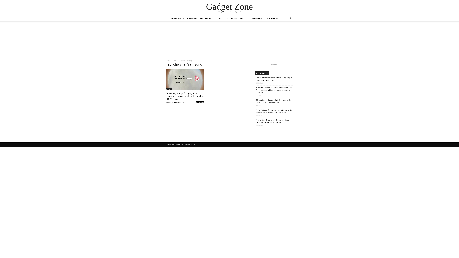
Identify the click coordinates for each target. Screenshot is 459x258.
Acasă (168, 61)
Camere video (257, 18)
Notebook (192, 18)
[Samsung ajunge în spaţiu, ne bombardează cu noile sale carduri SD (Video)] (185, 79)
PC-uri (219, 18)
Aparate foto (206, 18)
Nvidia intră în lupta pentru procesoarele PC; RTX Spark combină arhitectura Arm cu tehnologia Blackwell (274, 90)
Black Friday (272, 18)
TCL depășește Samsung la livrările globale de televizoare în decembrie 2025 (273, 101)
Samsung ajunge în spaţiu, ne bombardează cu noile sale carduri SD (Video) (185, 96)
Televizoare (231, 18)
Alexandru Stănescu (173, 102)
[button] (290, 18)
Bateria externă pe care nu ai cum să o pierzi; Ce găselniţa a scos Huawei (274, 79)
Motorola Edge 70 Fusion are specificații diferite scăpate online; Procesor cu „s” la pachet (274, 111)
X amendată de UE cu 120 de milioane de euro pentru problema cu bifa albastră (273, 121)
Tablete (244, 18)
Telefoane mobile (175, 18)
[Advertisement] (229, 41)
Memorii (168, 89)
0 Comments (200, 102)
